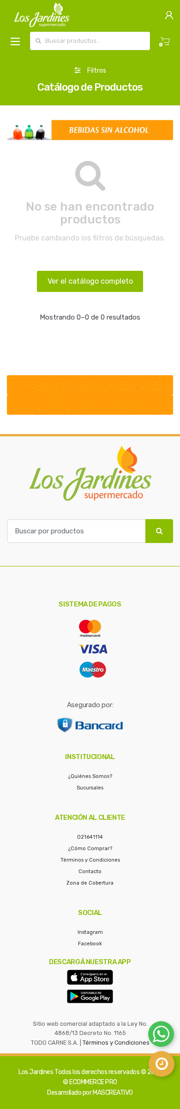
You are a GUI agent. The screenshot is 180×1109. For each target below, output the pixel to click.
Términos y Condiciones (90, 860)
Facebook (90, 944)
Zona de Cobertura (90, 883)
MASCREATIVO (113, 1093)
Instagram (90, 932)
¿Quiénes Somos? (90, 776)
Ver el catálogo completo (90, 281)
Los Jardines (35, 1072)
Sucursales (90, 788)
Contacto (90, 872)
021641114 (90, 837)
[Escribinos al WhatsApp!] (161, 1036)
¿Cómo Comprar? (90, 849)
